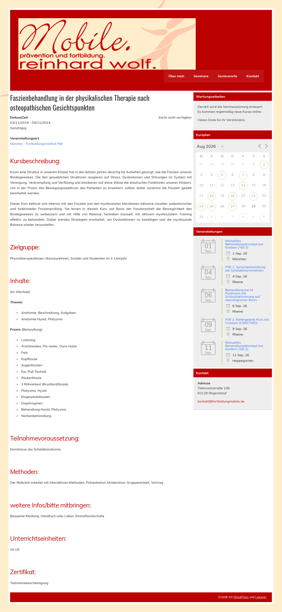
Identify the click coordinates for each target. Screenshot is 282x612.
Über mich (176, 76)
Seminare (201, 76)
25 (212, 206)
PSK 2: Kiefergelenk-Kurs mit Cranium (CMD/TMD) (247, 321)
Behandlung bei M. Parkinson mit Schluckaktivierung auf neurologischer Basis (242, 295)
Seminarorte (227, 76)
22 (253, 196)
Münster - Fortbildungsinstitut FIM (36, 144)
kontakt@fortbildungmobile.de (221, 401)
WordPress (241, 597)
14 (243, 185)
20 (233, 196)
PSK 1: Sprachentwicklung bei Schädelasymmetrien (245, 268)
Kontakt (252, 76)
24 (201, 206)
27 (233, 206)
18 (212, 196)
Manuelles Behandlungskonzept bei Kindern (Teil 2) (244, 244)
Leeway (260, 597)
